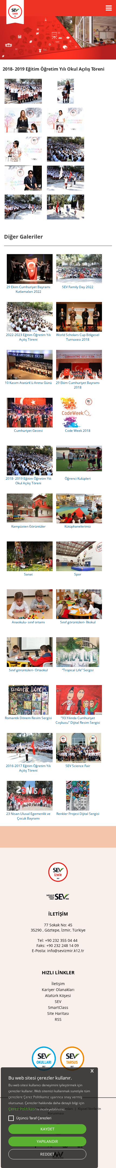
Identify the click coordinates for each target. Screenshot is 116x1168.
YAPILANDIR (47, 1141)
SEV (58, 1001)
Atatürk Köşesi (58, 995)
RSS (58, 1019)
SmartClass (58, 1007)
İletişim (58, 983)
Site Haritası (58, 1013)
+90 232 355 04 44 (61, 940)
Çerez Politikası (22, 1108)
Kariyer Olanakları (58, 989)
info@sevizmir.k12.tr (65, 950)
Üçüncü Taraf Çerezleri (33, 1118)
